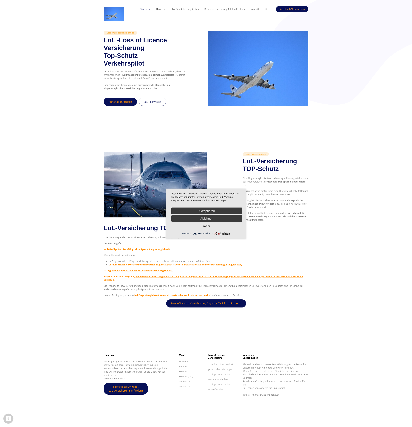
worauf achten (216, 389)
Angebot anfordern (120, 102)
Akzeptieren (207, 210)
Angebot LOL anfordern (292, 9)
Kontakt (255, 9)
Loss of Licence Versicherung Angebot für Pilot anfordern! (206, 303)
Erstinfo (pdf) (186, 376)
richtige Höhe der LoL (219, 374)
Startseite (145, 9)
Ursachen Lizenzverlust (220, 364)
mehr (206, 226)
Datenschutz (185, 386)
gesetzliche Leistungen (220, 369)
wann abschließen (218, 379)
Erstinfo (183, 371)
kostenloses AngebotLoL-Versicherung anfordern (126, 388)
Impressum (185, 381)
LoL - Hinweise (152, 102)
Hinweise (161, 9)
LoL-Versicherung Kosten (185, 9)
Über (267, 9)
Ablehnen (206, 218)
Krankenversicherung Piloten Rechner (224, 9)
